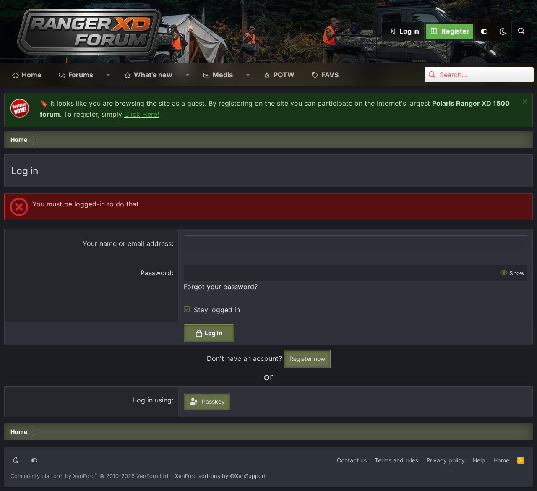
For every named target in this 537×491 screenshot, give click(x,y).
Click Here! (141, 114)
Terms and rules (396, 460)
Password (156, 273)
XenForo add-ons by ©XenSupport (220, 476)
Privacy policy (445, 460)
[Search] (521, 31)
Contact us (352, 460)
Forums (80, 75)
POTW (284, 75)
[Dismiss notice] (523, 102)
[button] (502, 31)
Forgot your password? (221, 286)
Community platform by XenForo (90, 476)
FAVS (330, 75)
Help (479, 460)
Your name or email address (127, 243)
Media (223, 75)
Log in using (152, 400)
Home (32, 75)
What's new (153, 75)
